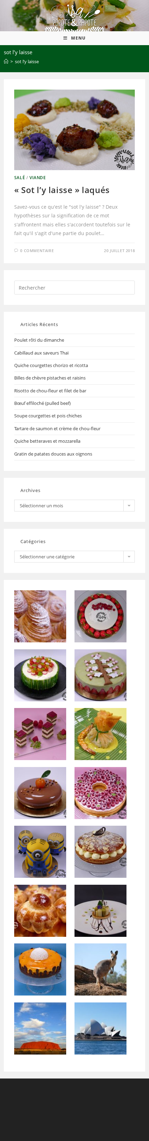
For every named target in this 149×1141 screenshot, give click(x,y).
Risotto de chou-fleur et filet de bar (50, 391)
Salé (19, 178)
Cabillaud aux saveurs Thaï (41, 353)
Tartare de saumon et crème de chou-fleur (57, 428)
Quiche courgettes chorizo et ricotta (51, 365)
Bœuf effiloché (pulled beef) (42, 403)
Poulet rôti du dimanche (39, 340)
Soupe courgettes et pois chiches (48, 416)
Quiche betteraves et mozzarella (47, 441)
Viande (37, 178)
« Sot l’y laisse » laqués (62, 189)
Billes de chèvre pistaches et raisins (50, 378)
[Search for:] (74, 287)
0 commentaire (37, 250)
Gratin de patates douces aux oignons (53, 454)
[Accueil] (6, 61)
